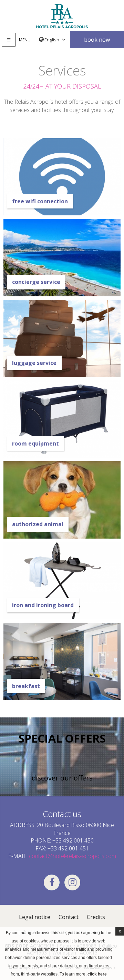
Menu (25, 40)
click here (97, 974)
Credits (96, 917)
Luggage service (34, 363)
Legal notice (34, 917)
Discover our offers (62, 778)
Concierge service (36, 282)
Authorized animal (37, 524)
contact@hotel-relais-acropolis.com (72, 856)
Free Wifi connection (40, 201)
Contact (69, 917)
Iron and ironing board (43, 605)
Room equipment (35, 443)
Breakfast (26, 686)
